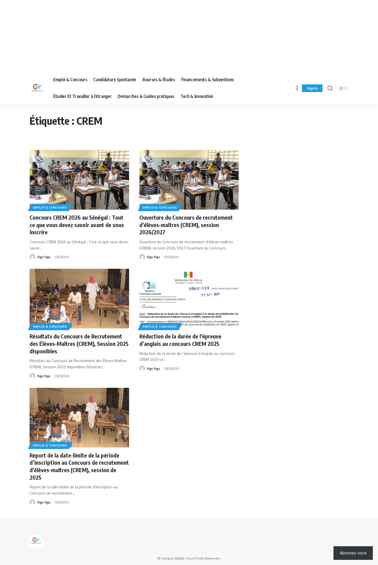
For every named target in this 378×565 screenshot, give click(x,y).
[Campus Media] (37, 88)
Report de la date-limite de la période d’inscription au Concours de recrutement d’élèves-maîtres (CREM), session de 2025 (79, 466)
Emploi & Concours (50, 207)
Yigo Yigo (43, 257)
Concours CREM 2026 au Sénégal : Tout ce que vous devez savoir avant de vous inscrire (77, 225)
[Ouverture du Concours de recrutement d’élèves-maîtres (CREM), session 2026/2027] (189, 180)
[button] (297, 88)
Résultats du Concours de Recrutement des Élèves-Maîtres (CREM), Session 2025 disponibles (79, 343)
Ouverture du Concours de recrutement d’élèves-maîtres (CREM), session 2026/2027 (186, 225)
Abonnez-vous (353, 552)
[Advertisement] (154, 36)
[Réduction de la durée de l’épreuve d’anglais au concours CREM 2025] (189, 298)
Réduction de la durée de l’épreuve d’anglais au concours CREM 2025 (180, 340)
